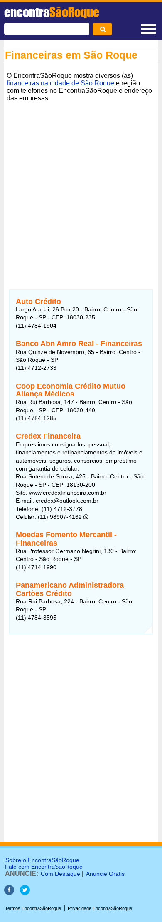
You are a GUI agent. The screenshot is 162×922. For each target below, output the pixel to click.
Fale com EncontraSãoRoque (44, 866)
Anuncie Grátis (105, 873)
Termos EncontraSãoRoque (33, 908)
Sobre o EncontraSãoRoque (42, 860)
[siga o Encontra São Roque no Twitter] (25, 892)
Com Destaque (60, 873)
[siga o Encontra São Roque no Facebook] (9, 892)
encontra (51, 12)
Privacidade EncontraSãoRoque (100, 908)
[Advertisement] (81, 186)
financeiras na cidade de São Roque (60, 83)
